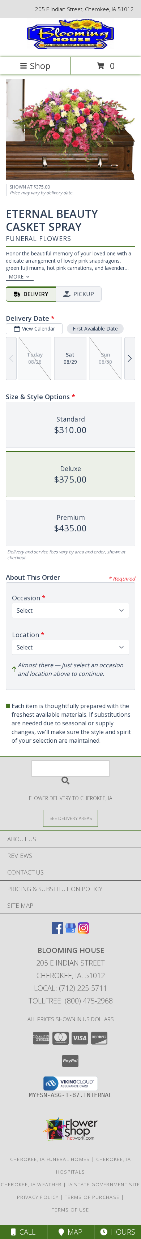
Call (25, 1232)
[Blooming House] (70, 46)
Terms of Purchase (92, 1197)
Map (73, 1232)
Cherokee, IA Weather (31, 1184)
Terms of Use (70, 1209)
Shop (40, 66)
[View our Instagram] (83, 931)
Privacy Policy (38, 1197)
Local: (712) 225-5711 (70, 988)
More (16, 276)
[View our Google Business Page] (70, 931)
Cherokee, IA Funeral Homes (50, 1159)
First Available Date (95, 328)
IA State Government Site (104, 1184)
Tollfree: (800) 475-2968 (71, 1001)
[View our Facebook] (57, 931)
